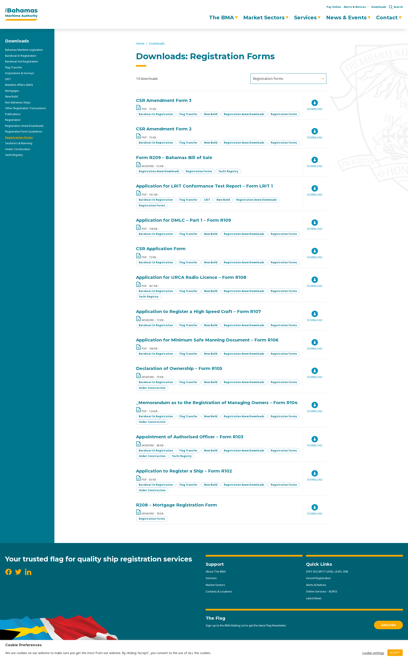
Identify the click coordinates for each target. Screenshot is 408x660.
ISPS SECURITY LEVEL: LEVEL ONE (327, 571)
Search (398, 7)
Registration (13, 120)
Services (305, 17)
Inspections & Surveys (19, 73)
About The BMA (216, 571)
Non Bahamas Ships (18, 102)
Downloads (378, 7)
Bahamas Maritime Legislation (24, 50)
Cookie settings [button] (373, 653)
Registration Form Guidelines (23, 131)
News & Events (346, 17)
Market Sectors (264, 17)
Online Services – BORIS (321, 591)
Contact (387, 17)
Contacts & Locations (219, 591)
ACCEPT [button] (395, 652)
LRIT (8, 79)
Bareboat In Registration (20, 56)
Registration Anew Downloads (24, 126)
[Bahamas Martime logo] (21, 14)
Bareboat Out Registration (21, 61)
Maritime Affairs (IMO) (19, 85)
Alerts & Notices (355, 7)
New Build (11, 96)
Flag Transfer (13, 67)
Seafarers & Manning (18, 143)
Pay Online (334, 7)
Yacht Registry (14, 155)
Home (140, 43)
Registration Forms (19, 137)
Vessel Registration (318, 578)
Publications (13, 114)
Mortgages (12, 91)
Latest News (314, 598)
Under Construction (17, 149)
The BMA (221, 17)
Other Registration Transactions (25, 108)
